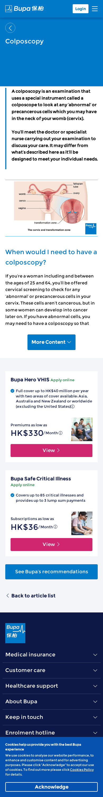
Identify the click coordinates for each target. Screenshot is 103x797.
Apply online (62, 380)
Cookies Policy (82, 770)
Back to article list (33, 596)
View (49, 450)
